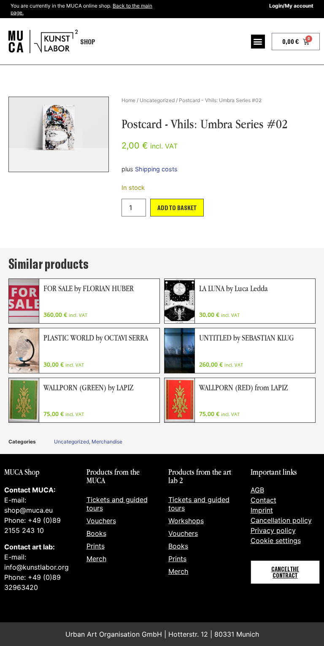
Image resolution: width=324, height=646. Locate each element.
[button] (258, 41)
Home (128, 100)
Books (96, 533)
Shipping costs (156, 169)
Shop (87, 41)
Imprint (262, 510)
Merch (96, 558)
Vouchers (101, 520)
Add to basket (177, 207)
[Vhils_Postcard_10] (58, 134)
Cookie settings (276, 540)
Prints (95, 546)
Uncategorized (157, 100)
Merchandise (107, 441)
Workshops (186, 520)
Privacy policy (273, 530)
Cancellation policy (281, 520)
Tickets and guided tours (117, 503)
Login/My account (291, 6)
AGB (257, 490)
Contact (263, 500)
